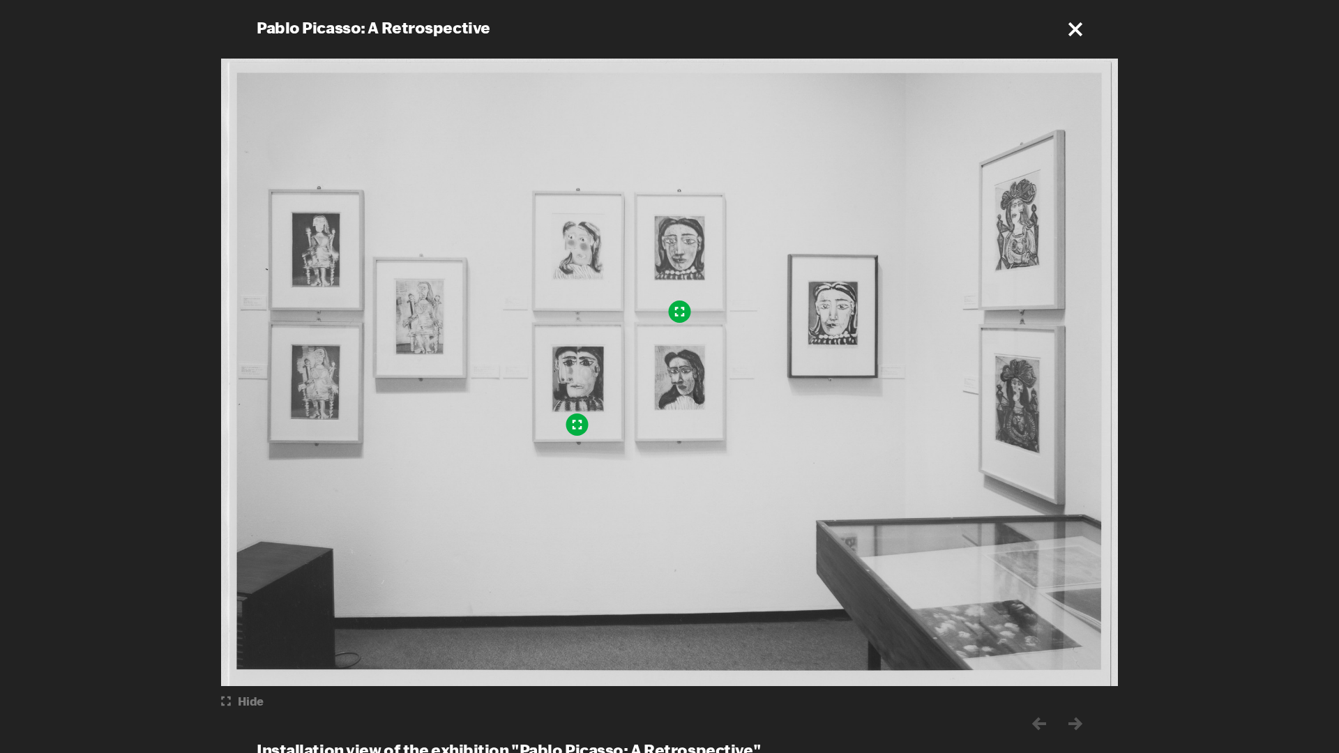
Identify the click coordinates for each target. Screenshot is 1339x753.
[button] (1075, 29)
